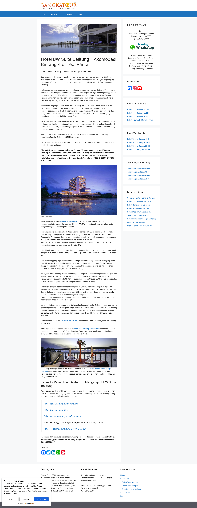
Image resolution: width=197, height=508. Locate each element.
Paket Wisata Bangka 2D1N (138, 146)
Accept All (41, 499)
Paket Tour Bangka (130, 486)
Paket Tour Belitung (69, 321)
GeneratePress (129, 505)
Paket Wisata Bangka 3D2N (138, 142)
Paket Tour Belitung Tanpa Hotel (86, 329)
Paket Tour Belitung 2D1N (137, 116)
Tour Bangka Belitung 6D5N (138, 175)
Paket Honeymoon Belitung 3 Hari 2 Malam (65, 429)
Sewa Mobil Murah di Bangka (139, 212)
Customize (11, 499)
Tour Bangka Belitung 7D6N (138, 179)
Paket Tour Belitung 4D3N (138, 109)
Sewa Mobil (69, 14)
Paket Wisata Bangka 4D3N (138, 139)
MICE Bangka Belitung (136, 222)
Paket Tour (53, 14)
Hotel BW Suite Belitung (70, 221)
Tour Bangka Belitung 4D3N (138, 168)
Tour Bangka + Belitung (131, 489)
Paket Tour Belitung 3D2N (138, 113)
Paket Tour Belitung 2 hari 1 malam (61, 403)
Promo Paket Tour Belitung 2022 (140, 226)
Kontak (79, 14)
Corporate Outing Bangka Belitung (141, 198)
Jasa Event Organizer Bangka (139, 215)
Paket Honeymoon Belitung (138, 205)
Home (43, 14)
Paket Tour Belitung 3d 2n (56, 410)
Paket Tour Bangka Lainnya (138, 149)
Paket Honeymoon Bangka (138, 208)
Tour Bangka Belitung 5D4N (138, 172)
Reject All (26, 499)
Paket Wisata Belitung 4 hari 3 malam (62, 416)
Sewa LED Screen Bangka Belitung (141, 219)
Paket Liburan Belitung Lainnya (140, 120)
